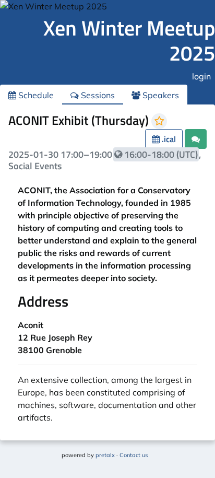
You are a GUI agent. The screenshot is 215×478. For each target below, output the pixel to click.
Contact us (134, 455)
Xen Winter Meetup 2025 (129, 40)
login (201, 76)
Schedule (35, 95)
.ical (168, 139)
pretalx (105, 455)
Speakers (159, 95)
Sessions (97, 95)
